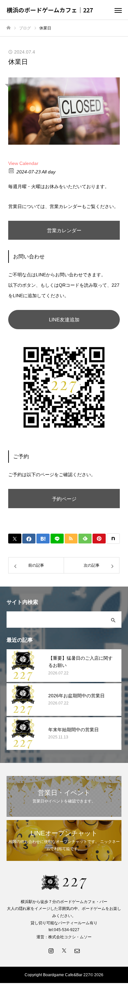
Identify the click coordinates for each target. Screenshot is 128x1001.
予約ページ (64, 499)
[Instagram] (51, 950)
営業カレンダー (64, 230)
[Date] (11, 170)
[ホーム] (9, 28)
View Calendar (23, 163)
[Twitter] (64, 950)
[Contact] (77, 950)
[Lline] (57, 538)
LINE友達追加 (64, 319)
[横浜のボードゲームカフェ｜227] (64, 882)
